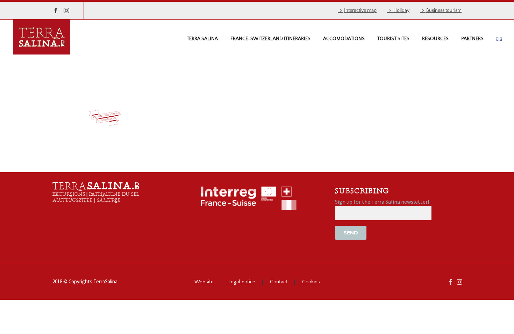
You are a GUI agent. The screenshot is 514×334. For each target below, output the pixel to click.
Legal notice (241, 282)
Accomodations (344, 39)
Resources (435, 39)
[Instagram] (66, 10)
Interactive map (360, 10)
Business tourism (444, 10)
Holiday (401, 10)
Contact (278, 282)
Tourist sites (393, 39)
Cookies (311, 282)
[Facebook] (56, 10)
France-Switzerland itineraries (270, 39)
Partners (472, 39)
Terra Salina (202, 39)
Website (204, 282)
